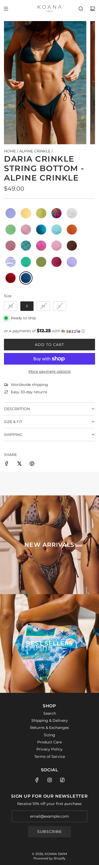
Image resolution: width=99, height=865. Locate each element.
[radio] (10, 213)
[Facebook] (37, 780)
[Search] (81, 8)
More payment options (50, 371)
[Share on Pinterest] (32, 464)
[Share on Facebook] (6, 464)
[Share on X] (19, 464)
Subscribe (49, 831)
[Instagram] (49, 780)
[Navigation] (6, 8)
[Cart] (92, 8)
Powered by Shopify (49, 858)
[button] (49, 331)
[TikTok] (62, 780)
